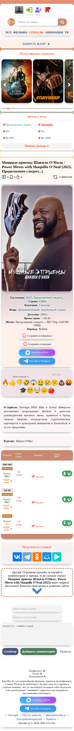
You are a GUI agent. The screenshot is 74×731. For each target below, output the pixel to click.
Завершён (47, 124)
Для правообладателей (29, 719)
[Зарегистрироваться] (38, 10)
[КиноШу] (11, 22)
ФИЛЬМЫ (20, 32)
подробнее (6, 481)
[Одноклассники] (37, 556)
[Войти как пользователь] (29, 10)
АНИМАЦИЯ (54, 32)
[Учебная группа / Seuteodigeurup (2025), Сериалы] (48, 102)
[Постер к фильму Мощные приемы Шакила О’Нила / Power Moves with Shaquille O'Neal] (37, 290)
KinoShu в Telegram (39, 361)
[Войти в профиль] (20, 10)
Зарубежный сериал (53, 309)
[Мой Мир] (46, 556)
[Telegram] (27, 556)
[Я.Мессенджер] (56, 556)
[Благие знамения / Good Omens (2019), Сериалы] (16, 102)
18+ (8, 131)
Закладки (13, 715)
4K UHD (46, 138)
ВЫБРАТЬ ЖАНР (36, 43)
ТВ (66, 32)
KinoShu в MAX (40, 352)
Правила (65, 651)
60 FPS (10, 138)
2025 (29, 297)
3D (42, 131)
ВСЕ (9, 32)
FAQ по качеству (32, 715)
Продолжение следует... (19, 124)
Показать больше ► (37, 146)
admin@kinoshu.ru (56, 715)
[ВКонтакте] (17, 556)
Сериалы (44, 305)
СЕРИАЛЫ (36, 32)
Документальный (28, 309)
